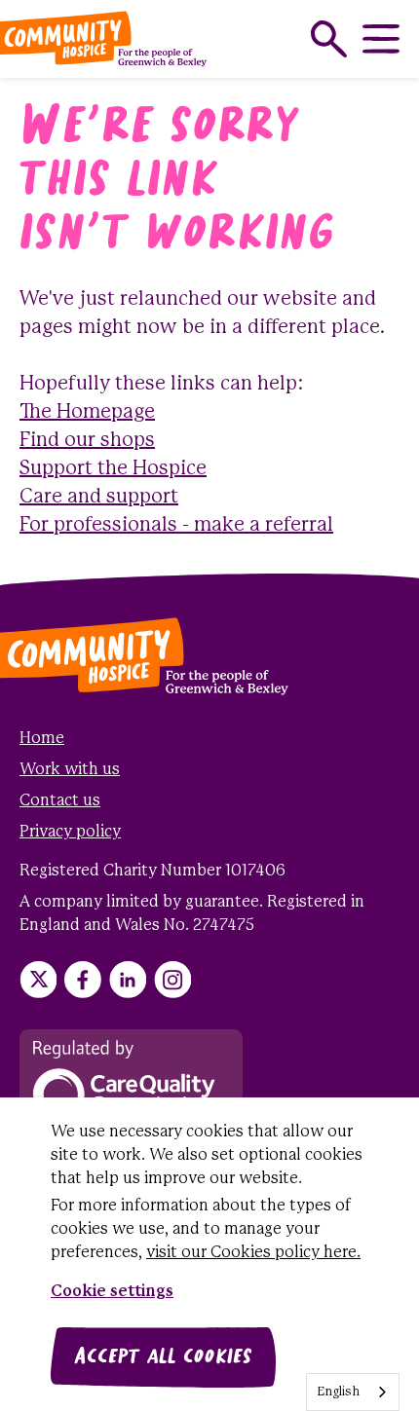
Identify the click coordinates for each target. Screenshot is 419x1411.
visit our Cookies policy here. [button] (253, 1252)
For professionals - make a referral (176, 525)
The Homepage (87, 412)
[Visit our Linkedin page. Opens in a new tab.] (127, 979)
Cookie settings (112, 1291)
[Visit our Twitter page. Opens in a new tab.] (38, 979)
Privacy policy (70, 832)
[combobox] (353, 1392)
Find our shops (87, 440)
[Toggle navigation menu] (381, 39)
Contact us (59, 801)
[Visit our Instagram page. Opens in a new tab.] (172, 979)
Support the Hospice (113, 469)
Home (41, 738)
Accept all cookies (163, 1357)
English (338, 1392)
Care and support (98, 497)
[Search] (329, 38)
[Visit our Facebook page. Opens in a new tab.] (82, 979)
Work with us (69, 769)
